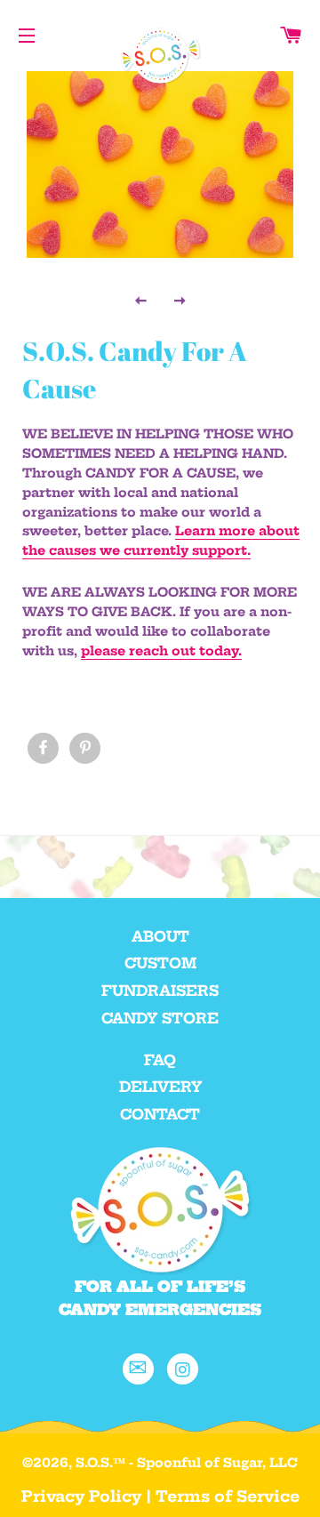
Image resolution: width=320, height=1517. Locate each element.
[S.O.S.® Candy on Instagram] (183, 1369)
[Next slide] (179, 299)
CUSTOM (160, 963)
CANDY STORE (160, 1018)
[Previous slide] (140, 299)
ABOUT (160, 936)
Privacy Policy (81, 1496)
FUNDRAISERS (160, 990)
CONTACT (160, 1114)
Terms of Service (228, 1496)
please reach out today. (161, 651)
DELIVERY (160, 1087)
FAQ (160, 1060)
